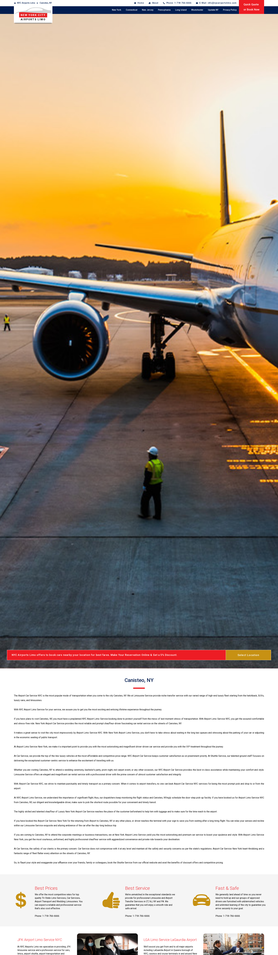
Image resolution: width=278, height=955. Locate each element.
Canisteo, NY (46, 3)
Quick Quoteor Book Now (251, 7)
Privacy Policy (230, 10)
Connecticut (131, 10)
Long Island (181, 10)
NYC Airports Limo (26, 3)
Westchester (197, 10)
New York (116, 10)
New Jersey (147, 10)
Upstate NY (213, 10)
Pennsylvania (164, 10)
